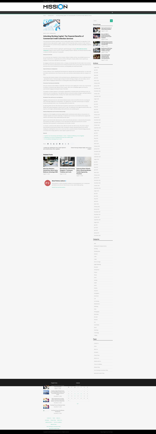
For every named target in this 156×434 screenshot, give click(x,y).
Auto (95, 243)
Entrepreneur (96, 269)
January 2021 (96, 232)
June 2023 (96, 164)
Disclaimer (96, 352)
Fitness (95, 275)
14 (81, 393)
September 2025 (97, 96)
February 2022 (97, 206)
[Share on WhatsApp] (57, 144)
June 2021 (96, 227)
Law (95, 298)
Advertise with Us (97, 361)
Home (95, 285)
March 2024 (96, 143)
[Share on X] (51, 144)
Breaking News (53, 33)
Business (96, 254)
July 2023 (96, 162)
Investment (96, 296)
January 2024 (96, 148)
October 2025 (97, 93)
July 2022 (96, 193)
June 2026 (96, 72)
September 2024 (97, 127)
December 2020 (97, 235)
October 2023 (97, 154)
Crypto (95, 259)
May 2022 (96, 198)
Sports (95, 327)
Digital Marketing (97, 264)
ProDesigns (110, 431)
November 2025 (97, 91)
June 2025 (96, 104)
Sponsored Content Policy (99, 373)
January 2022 (96, 209)
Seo (95, 322)
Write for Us (96, 358)
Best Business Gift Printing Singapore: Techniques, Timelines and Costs (57, 170)
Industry (95, 288)
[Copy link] (72, 144)
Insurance (96, 290)
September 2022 (97, 188)
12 (74, 393)
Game (95, 277)
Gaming (95, 280)
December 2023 (97, 151)
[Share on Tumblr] (65, 144)
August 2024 (96, 130)
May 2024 (96, 138)
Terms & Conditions (98, 364)
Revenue (96, 319)
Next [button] (90, 167)
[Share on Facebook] (48, 144)
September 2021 (97, 219)
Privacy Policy (96, 355)
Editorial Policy (97, 367)
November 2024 (97, 122)
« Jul (77, 403)
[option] (57, 166)
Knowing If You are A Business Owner (57, 405)
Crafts (95, 256)
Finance (95, 272)
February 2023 (97, 175)
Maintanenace (97, 303)
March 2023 (96, 172)
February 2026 (97, 83)
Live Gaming (96, 301)
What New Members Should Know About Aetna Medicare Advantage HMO (107, 43)
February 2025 (97, 114)
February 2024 (97, 146)
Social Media (96, 324)
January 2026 (96, 85)
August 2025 (96, 98)
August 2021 (96, 222)
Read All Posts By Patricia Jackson (58, 187)
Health (95, 282)
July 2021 (96, 225)
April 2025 (96, 109)
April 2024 (96, 141)
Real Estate (96, 314)
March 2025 (96, 112)
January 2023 (96, 177)
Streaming (96, 330)
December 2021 (97, 211)
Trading (95, 335)
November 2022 (97, 183)
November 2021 (97, 214)
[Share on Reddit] (62, 144)
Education (96, 267)
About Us (96, 349)
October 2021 (97, 217)
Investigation (96, 293)
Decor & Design (97, 261)
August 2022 (96, 190)
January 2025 (96, 117)
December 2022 (97, 180)
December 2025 (97, 88)
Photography (96, 311)
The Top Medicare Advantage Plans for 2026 (53, 139)
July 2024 (96, 133)
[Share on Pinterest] (59, 144)
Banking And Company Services (100, 246)
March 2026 (96, 80)
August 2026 (96, 67)
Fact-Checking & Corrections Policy (101, 370)
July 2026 (96, 70)
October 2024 (97, 125)
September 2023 (97, 156)
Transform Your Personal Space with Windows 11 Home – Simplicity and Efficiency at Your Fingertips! (64, 135)
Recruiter (96, 317)
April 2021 (96, 230)
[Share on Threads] (68, 144)
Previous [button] (44, 167)
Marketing (96, 306)
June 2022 (96, 196)
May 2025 (96, 106)
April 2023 (96, 169)
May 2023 (96, 167)
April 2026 (96, 77)
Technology (96, 332)
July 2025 (96, 101)
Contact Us (96, 343)
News (95, 309)
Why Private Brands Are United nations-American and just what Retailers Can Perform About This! (57, 400)
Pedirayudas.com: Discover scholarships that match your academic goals (58, 137)
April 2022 (96, 201)
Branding (96, 248)
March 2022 (96, 204)
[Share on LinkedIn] (54, 144)
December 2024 (97, 120)
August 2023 (96, 159)
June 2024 (96, 135)
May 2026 (96, 75)
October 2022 (97, 185)
